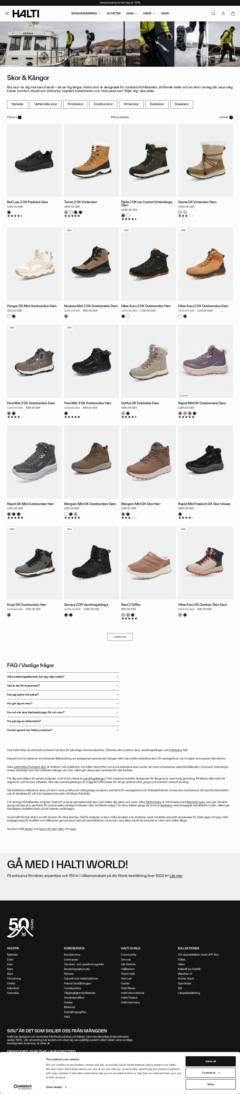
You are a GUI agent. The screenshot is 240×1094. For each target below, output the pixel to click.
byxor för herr (48, 829)
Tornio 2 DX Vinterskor (80, 202)
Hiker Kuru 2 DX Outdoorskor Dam (203, 306)
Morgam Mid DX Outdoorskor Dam (90, 504)
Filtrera (12, 117)
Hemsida (13, 993)
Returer (69, 973)
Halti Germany (130, 1002)
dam (207, 817)
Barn (10, 969)
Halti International (132, 993)
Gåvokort (13, 988)
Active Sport (186, 978)
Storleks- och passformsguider (84, 964)
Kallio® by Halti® (189, 969)
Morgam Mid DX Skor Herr (141, 504)
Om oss (126, 959)
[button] (7, 13)
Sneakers (182, 104)
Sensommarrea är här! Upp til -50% (120, 3)
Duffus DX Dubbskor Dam (140, 403)
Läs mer (176, 876)
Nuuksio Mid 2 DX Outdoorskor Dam (91, 306)
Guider (68, 1002)
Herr (10, 964)
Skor (10, 973)
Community (128, 954)
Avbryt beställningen (77, 983)
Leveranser (71, 959)
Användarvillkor (74, 997)
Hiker (181, 964)
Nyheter (17, 104)
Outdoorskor (103, 104)
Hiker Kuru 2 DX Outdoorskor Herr (146, 306)
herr (219, 817)
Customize (208, 1072)
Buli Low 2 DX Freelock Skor (27, 202)
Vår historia (128, 964)
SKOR (165, 13)
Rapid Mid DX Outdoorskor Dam (202, 403)
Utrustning (14, 978)
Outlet (11, 983)
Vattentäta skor (45, 104)
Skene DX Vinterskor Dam (197, 202)
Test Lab (126, 978)
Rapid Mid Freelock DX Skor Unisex (204, 504)
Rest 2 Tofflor (131, 605)
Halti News (128, 988)
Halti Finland (129, 997)
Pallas (181, 959)
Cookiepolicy (72, 988)
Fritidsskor (75, 104)
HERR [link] (147, 13)
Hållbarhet (128, 969)
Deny (210, 1084)
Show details (54, 1087)
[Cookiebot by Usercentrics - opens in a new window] (22, 1087)
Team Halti (128, 973)
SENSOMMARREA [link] (84, 13)
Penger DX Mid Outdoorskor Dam (32, 306)
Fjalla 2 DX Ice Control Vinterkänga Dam (146, 204)
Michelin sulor (196, 802)
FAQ (67, 1017)
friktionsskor (153, 802)
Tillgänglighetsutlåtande (79, 993)
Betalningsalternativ (77, 969)
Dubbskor (157, 104)
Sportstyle (184, 983)
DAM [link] (130, 13)
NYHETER (114, 13)
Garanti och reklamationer (81, 978)
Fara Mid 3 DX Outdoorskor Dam (31, 403)
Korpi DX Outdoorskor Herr (27, 605)
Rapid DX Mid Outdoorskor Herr (30, 504)
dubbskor (166, 805)
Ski (180, 988)
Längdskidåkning (189, 993)
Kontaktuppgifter (75, 1012)
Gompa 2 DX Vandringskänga (86, 605)
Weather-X (185, 973)
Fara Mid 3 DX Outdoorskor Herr (88, 403)
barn (73, 829)
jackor (29, 829)
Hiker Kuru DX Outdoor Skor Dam (202, 605)
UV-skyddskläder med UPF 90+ (198, 954)
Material (69, 1007)
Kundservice (72, 954)
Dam (10, 959)
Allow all (210, 1061)
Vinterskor (131, 104)
